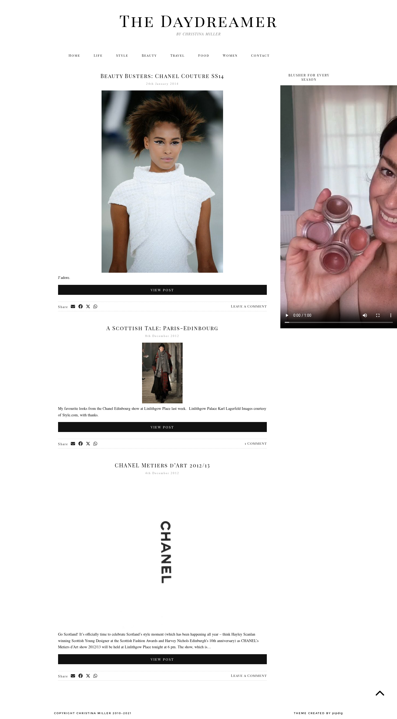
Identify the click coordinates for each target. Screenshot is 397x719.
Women (230, 55)
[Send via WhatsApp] (95, 307)
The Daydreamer (198, 20)
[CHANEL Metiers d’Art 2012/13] (162, 627)
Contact (260, 55)
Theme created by (318, 713)
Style (122, 55)
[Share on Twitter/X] (88, 307)
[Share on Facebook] (81, 307)
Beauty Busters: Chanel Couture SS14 (162, 75)
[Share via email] (73, 307)
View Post (162, 290)
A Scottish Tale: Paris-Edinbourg (162, 328)
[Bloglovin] (321, 55)
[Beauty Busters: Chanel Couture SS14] (162, 271)
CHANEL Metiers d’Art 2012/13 (162, 465)
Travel (177, 55)
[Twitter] (286, 55)
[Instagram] (297, 55)
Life (98, 55)
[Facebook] (309, 55)
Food (203, 55)
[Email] (333, 55)
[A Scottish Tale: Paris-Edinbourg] (162, 401)
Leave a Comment (249, 306)
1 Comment (256, 443)
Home (74, 55)
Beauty (149, 55)
